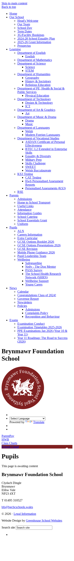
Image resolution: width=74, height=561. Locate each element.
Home (13, 13)
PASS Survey (33, 270)
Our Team (23, 24)
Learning (15, 49)
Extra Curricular (27, 238)
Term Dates (24, 31)
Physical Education (37, 95)
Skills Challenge (35, 163)
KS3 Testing (25, 174)
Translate (38, 422)
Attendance (24, 209)
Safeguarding (33, 263)
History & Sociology (38, 81)
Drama (29, 120)
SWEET (30, 167)
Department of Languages (33, 127)
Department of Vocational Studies (38, 138)
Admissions (24, 199)
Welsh (29, 131)
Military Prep (33, 159)
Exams (13, 320)
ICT (27, 106)
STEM (29, 70)
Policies (22, 306)
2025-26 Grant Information (34, 42)
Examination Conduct (31, 323)
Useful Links (25, 206)
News (13, 288)
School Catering (27, 216)
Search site (8, 527)
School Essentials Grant (32, 220)
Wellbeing (23, 259)
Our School (16, 17)
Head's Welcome (27, 20)
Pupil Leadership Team (31, 256)
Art (27, 113)
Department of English (31, 52)
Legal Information (25, 513)
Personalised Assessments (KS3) (45, 188)
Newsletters (24, 302)
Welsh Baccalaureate (38, 170)
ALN (20, 231)
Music (29, 124)
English (30, 56)
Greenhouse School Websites (44, 520)
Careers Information (29, 234)
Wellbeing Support (37, 281)
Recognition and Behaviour (42, 316)
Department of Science (31, 63)
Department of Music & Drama (36, 117)
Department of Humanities (33, 74)
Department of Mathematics (34, 60)
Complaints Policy (36, 313)
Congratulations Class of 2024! (36, 295)
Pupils (13, 227)
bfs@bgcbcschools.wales (17, 507)
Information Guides (29, 213)
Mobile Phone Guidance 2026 (36, 252)
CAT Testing (33, 177)
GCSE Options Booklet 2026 (35, 241)
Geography (32, 77)
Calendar (23, 291)
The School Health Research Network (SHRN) (43, 275)
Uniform (22, 224)
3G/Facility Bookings (30, 35)
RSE (20, 191)
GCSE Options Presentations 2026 (39, 245)
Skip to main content (14, 3)
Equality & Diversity (38, 156)
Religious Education (38, 85)
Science (30, 67)
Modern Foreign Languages (42, 134)
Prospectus (24, 45)
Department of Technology (34, 99)
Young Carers (33, 284)
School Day (24, 28)
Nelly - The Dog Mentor (40, 266)
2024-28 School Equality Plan (36, 38)
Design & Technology (39, 102)
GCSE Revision (27, 248)
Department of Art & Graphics (36, 109)
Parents (14, 195)
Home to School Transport (33, 202)
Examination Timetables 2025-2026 (39, 327)
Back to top (9, 7)
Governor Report (28, 298)
